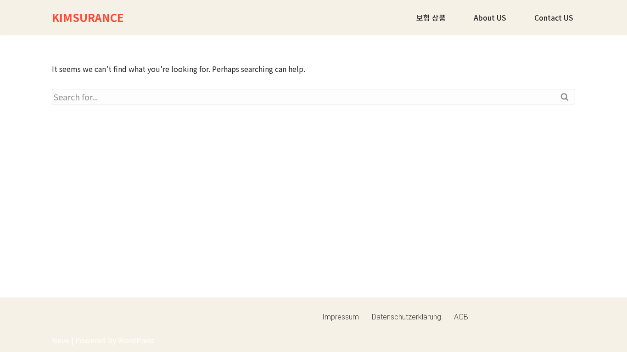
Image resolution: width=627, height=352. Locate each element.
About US (490, 17)
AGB (461, 317)
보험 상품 (431, 17)
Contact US (553, 17)
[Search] (564, 96)
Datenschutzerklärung (406, 317)
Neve (60, 340)
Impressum (340, 317)
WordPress (136, 340)
